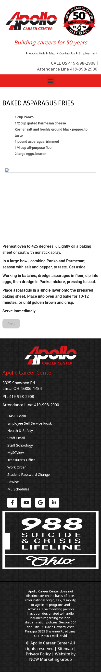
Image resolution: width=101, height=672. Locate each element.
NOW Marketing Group (50, 659)
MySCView (15, 452)
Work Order (16, 467)
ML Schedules (18, 489)
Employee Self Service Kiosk (29, 423)
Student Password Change (28, 474)
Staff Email (16, 438)
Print (11, 323)
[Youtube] (26, 503)
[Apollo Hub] (36, 53)
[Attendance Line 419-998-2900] (67, 69)
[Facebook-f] (12, 503)
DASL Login (16, 416)
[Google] (40, 503)
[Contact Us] (66, 53)
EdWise (13, 481)
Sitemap (65, 648)
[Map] (51, 53)
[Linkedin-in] (54, 503)
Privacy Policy (38, 654)
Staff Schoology (20, 445)
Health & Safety (20, 430)
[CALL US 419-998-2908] (73, 63)
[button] (51, 81)
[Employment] (87, 53)
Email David (58, 635)
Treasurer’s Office (21, 460)
